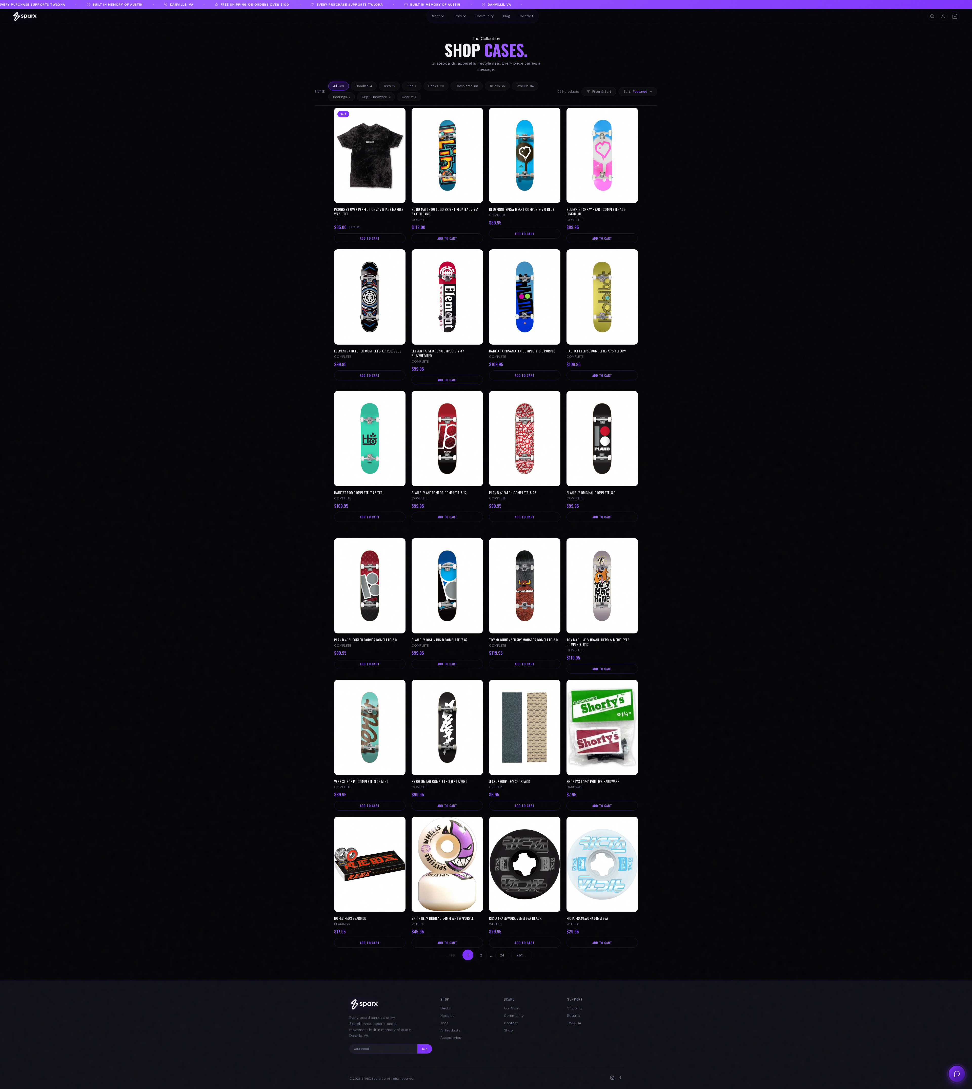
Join (425, 1049)
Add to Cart (370, 238)
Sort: (635, 91)
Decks (436, 86)
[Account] (943, 16)
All (338, 86)
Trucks (497, 86)
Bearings (341, 97)
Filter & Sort (601, 91)
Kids (412, 86)
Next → (521, 954)
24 (502, 954)
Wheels (525, 86)
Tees (389, 86)
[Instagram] (612, 1078)
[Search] (932, 16)
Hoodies (364, 86)
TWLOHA (574, 1023)
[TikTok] (620, 1078)
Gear (409, 97)
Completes (466, 86)
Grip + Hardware (376, 97)
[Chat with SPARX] (957, 1074)
